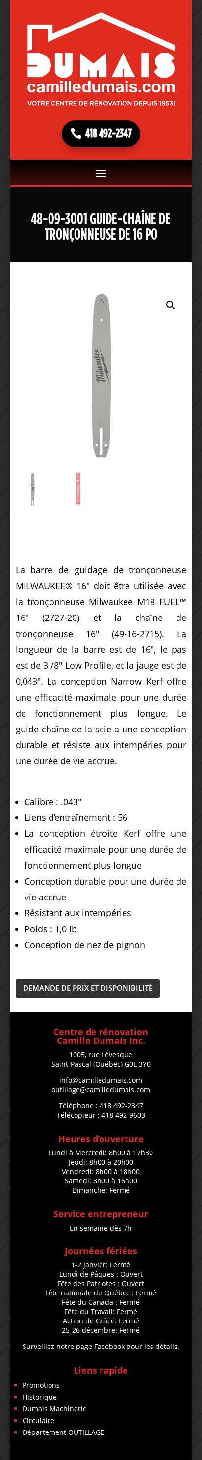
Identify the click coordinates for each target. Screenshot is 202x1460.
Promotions (41, 1385)
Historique (40, 1397)
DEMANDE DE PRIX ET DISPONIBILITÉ (87, 988)
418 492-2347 (108, 134)
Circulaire (38, 1420)
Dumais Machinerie (55, 1408)
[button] (170, 305)
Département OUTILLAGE (63, 1432)
